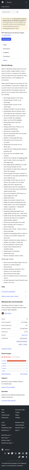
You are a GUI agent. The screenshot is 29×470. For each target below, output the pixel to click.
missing (25, 344)
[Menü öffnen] (26, 2)
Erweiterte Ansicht (6, 348)
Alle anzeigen (24, 374)
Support (5, 60)
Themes (17, 412)
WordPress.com (6, 435)
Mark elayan (7, 35)
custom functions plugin (22, 341)
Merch (17, 430)
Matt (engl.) (5, 438)
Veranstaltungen (19, 425)
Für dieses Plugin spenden (8, 400)
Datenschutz (4, 417)
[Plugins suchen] (17, 11)
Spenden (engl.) (20, 427)
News (3, 412)
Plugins (17, 415)
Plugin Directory (5, 6)
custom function (23, 338)
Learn (3, 422)
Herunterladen (6, 39)
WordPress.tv (5, 430)
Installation (6, 52)
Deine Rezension (6, 374)
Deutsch (7, 449)
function (20, 344)
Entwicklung (6, 56)
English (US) (25, 335)
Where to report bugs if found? (9, 296)
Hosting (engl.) (5, 415)
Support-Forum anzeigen (8, 387)
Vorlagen (17, 417)
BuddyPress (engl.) (7, 443)
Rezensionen (6, 48)
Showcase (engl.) (20, 409)
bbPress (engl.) (6, 440)
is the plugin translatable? (8, 291)
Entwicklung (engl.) (6, 427)
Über (2, 409)
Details (5, 45)
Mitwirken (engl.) (19, 422)
